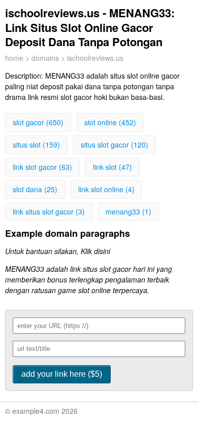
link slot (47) (112, 167)
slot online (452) (110, 122)
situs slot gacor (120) (114, 144)
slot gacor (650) (38, 122)
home (14, 58)
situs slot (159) (36, 144)
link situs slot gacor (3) (49, 211)
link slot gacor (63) (42, 167)
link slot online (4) (106, 189)
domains (45, 58)
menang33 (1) (128, 211)
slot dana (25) (35, 189)
